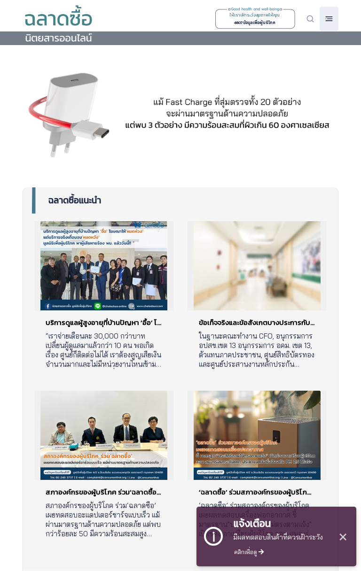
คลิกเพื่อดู (246, 552)
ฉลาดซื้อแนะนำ (74, 200)
